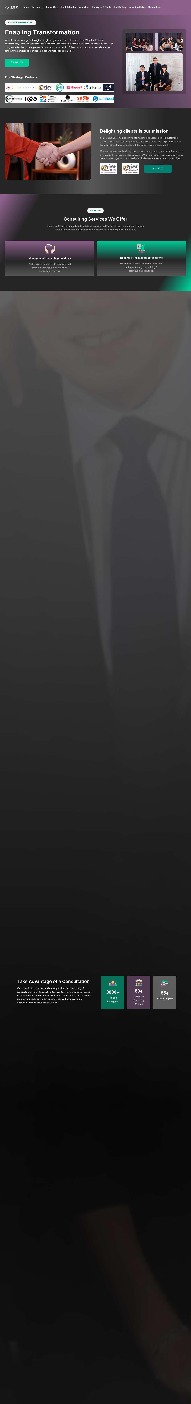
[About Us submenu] (57, 7)
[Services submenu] (42, 7)
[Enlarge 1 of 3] (149, 36)
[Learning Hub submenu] (145, 7)
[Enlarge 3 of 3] (179, 56)
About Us (158, 168)
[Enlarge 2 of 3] (179, 36)
